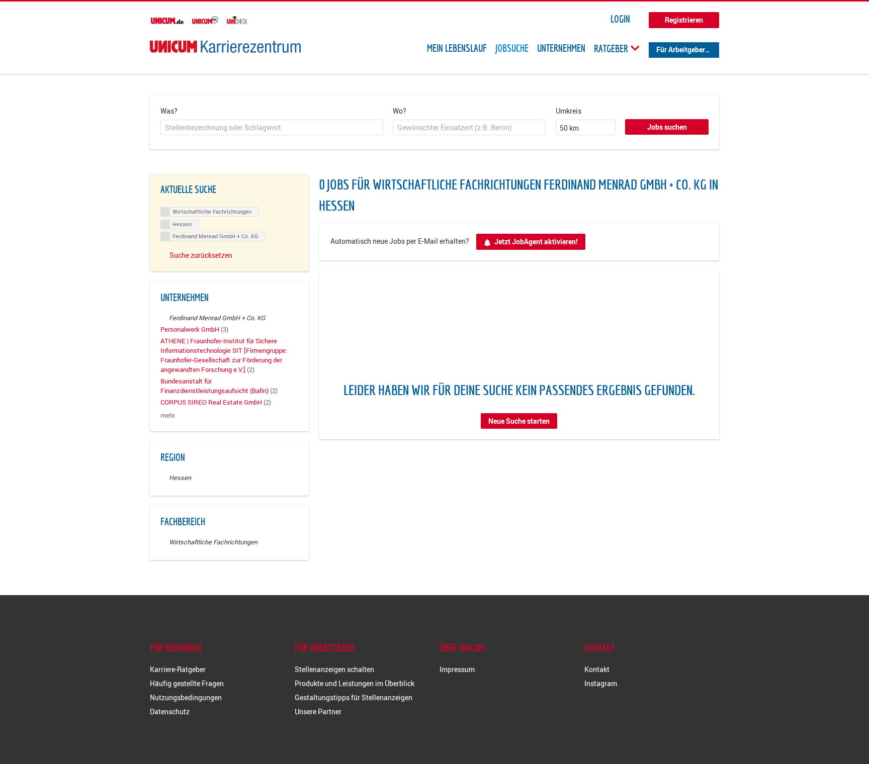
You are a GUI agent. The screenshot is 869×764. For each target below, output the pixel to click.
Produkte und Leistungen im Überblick (354, 683)
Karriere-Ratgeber (178, 669)
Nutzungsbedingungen (186, 697)
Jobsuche (512, 48)
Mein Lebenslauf (457, 48)
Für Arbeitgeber (680, 49)
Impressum (457, 669)
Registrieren (684, 20)
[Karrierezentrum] (225, 46)
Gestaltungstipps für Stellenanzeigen (353, 697)
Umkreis (568, 111)
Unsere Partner (318, 711)
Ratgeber (612, 48)
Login (620, 19)
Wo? (399, 111)
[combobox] (271, 128)
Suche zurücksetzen (200, 255)
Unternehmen (561, 48)
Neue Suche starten (519, 421)
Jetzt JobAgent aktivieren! (536, 241)
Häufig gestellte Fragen (187, 683)
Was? (169, 111)
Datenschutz (170, 711)
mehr (167, 415)
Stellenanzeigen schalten (334, 669)
